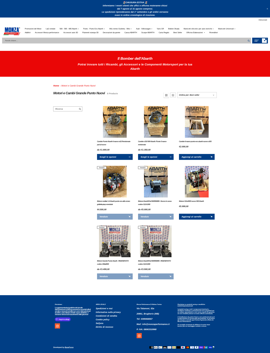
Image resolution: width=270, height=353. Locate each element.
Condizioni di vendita (106, 316)
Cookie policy (102, 319)
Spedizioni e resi (104, 308)
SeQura (99, 323)
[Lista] (173, 95)
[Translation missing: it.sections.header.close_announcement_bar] (267, 9)
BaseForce (69, 347)
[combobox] (67, 108)
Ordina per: (184, 95)
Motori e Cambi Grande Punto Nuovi (78, 86)
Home (56, 86)
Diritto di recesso (104, 327)
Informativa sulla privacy (108, 312)
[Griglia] (166, 95)
